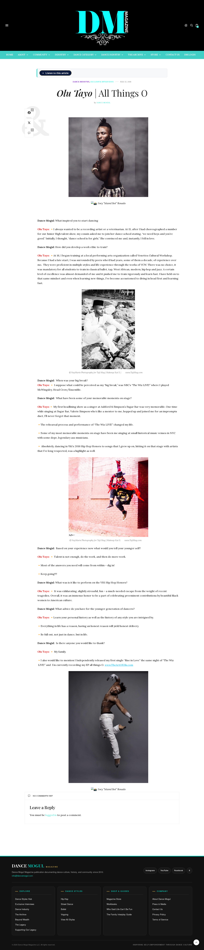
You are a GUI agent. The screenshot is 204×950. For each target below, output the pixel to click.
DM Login (190, 54)
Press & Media (159, 904)
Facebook (178, 870)
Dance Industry (110, 54)
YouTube (164, 870)
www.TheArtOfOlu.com (119, 664)
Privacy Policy (159, 914)
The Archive (135, 54)
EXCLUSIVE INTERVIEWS (102, 82)
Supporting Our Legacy (25, 929)
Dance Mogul (103, 103)
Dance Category (83, 54)
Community (40, 54)
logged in (51, 815)
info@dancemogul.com (22, 875)
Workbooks (112, 904)
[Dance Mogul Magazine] (102, 25)
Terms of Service (160, 919)
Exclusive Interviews (24, 904)
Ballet (63, 909)
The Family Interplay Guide (119, 914)
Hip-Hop (64, 898)
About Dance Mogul (161, 898)
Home (9, 54)
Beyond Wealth (22, 919)
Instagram (150, 870)
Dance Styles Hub (23, 898)
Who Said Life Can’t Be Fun (119, 909)
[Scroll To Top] (196, 942)
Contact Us (172, 54)
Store (154, 54)
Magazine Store (114, 898)
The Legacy (20, 924)
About (21, 54)
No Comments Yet (43, 796)
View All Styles (68, 919)
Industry (60, 54)
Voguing (64, 914)
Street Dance (67, 904)
